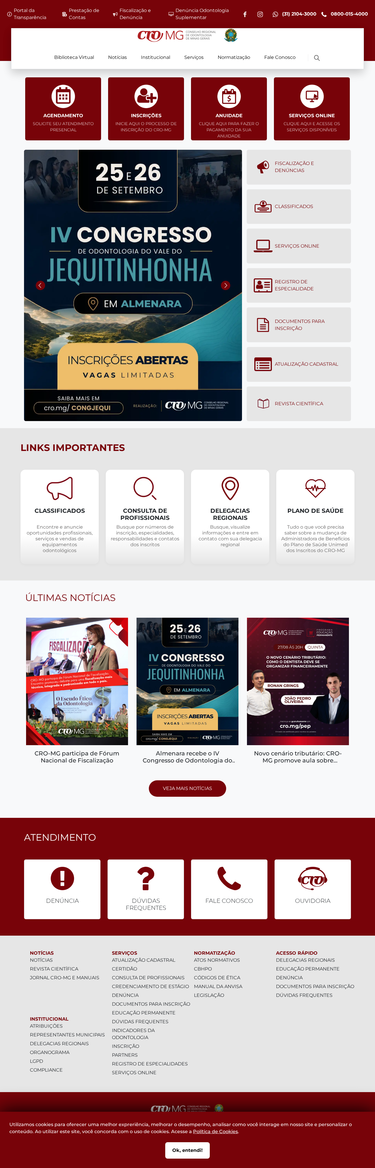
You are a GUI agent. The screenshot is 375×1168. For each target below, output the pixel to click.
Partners (125, 1055)
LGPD (36, 1061)
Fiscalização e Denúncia (135, 14)
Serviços (194, 57)
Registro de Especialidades (150, 1064)
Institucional (155, 57)
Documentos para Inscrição (300, 325)
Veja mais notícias (187, 788)
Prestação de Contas (84, 14)
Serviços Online (297, 246)
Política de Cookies (215, 1131)
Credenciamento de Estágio (150, 986)
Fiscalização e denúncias (294, 167)
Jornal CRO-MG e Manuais (64, 977)
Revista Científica (299, 403)
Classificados (294, 206)
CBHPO (203, 969)
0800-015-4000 (348, 14)
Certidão (124, 969)
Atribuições (46, 1026)
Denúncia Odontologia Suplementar (202, 14)
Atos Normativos (217, 960)
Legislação (209, 995)
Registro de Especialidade (294, 285)
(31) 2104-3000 (298, 14)
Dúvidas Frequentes (140, 1021)
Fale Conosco (280, 57)
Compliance (46, 1070)
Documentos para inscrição (151, 1004)
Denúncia (125, 995)
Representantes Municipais (67, 1035)
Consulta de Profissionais (148, 977)
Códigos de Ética (217, 977)
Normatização (234, 57)
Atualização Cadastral (306, 364)
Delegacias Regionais (59, 1043)
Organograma (49, 1052)
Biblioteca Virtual (74, 57)
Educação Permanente (143, 1013)
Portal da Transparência (30, 14)
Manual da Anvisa (218, 986)
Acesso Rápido (297, 953)
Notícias (117, 57)
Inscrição (125, 1046)
